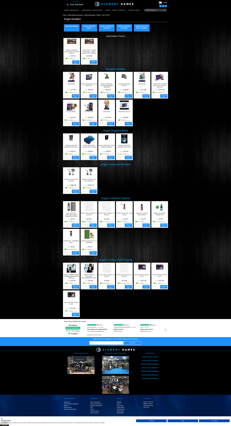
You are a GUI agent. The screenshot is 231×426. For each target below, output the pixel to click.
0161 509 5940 (76, 4)
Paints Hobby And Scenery (75, 15)
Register (119, 402)
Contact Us (67, 402)
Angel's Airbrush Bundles (107, 27)
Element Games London (150, 357)
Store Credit (120, 411)
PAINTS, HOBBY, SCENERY (115, 10)
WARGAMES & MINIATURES (92, 10)
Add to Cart (75, 62)
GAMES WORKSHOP (71, 10)
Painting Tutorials (148, 405)
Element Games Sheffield (150, 378)
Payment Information (96, 405)
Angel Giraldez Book (89, 27)
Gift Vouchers (121, 409)
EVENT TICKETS (148, 402)
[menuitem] (71, 10)
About (92, 409)
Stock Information (95, 402)
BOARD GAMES (134, 10)
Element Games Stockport (150, 367)
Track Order (120, 405)
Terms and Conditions (70, 409)
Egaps (98, 15)
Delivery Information (96, 404)
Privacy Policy (68, 407)
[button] (4, 423)
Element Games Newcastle (150, 375)
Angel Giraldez (106, 15)
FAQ (91, 407)
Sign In (119, 404)
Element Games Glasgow (150, 360)
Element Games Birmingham (150, 364)
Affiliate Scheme (148, 404)
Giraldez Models (71, 26)
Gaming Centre (94, 411)
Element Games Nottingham (150, 371)
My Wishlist (120, 413)
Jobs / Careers (94, 413)
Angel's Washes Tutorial (124, 27)
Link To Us (146, 407)
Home (64, 15)
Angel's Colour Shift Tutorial (142, 27)
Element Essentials (89, 15)
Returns (66, 405)
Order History (121, 407)
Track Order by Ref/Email (71, 404)
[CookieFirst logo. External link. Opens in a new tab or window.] (2, 419)
